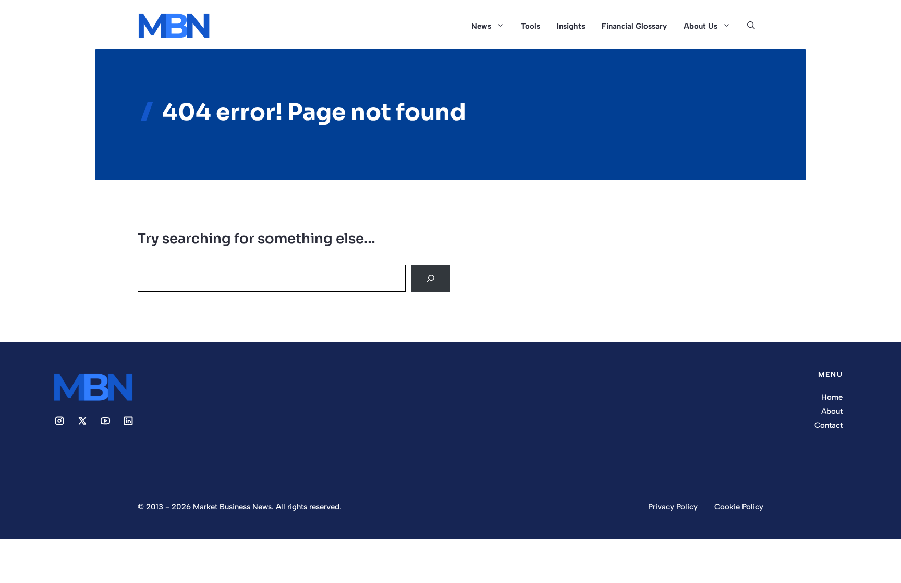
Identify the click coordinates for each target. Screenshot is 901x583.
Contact (828, 425)
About (832, 411)
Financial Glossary (634, 26)
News (481, 26)
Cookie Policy (738, 506)
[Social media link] (59, 420)
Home (832, 397)
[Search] (431, 278)
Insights (571, 26)
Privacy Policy (673, 506)
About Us (700, 26)
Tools (530, 26)
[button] (751, 26)
